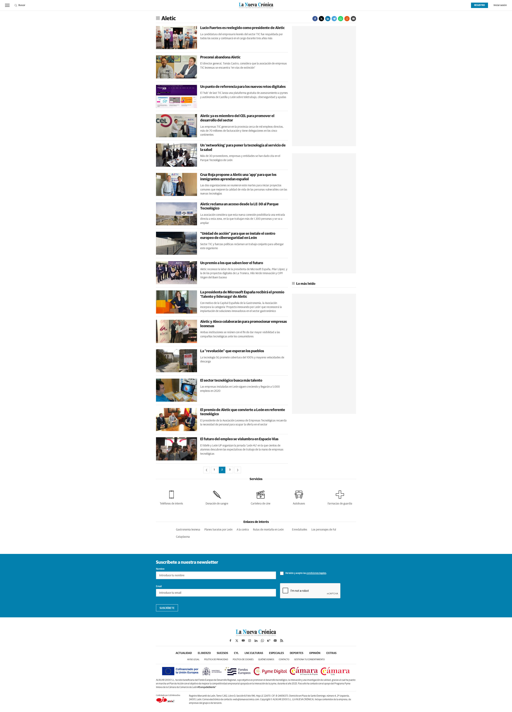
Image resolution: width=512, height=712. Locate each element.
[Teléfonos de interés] (171, 497)
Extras (331, 653)
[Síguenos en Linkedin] (256, 640)
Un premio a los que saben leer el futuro (231, 263)
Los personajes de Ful (323, 529)
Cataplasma (183, 537)
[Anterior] (206, 470)
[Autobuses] (299, 497)
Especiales (276, 653)
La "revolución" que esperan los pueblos (232, 351)
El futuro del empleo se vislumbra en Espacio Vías (239, 439)
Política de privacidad (216, 659)
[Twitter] (321, 18)
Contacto (284, 659)
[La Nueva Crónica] (256, 635)
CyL (236, 653)
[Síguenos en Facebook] (230, 640)
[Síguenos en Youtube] (243, 640)
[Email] (353, 18)
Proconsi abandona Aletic (220, 57)
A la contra (243, 529)
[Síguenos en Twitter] (237, 640)
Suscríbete (167, 608)
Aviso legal (193, 659)
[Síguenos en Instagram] (249, 640)
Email (159, 586)
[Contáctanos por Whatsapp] (262, 640)
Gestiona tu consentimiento (309, 659)
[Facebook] (315, 18)
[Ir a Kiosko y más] (269, 640)
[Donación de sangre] (217, 497)
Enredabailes (299, 529)
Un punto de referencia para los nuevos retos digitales (243, 87)
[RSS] (281, 640)
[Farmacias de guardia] (340, 497)
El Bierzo (204, 653)
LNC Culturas (254, 653)
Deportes (296, 653)
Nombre (160, 569)
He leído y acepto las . (306, 573)
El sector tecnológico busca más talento (231, 380)
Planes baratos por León (218, 529)
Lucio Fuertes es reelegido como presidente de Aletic (242, 28)
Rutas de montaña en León (268, 529)
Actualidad (184, 653)
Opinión (314, 653)
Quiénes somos (266, 659)
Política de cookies (243, 659)
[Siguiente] (238, 470)
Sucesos (222, 653)
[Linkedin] (327, 18)
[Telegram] (334, 18)
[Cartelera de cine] (260, 497)
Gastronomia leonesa (188, 529)
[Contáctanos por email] (275, 640)
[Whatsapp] (340, 18)
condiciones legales (316, 573)
